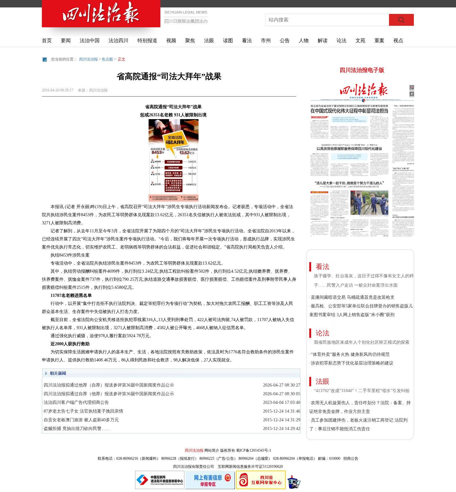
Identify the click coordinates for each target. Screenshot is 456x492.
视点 (398, 40)
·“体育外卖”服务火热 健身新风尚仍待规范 (349, 354)
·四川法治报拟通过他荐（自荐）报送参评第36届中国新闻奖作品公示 (108, 385)
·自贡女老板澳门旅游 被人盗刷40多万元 (80, 420)
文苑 (360, 40)
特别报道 (147, 40)
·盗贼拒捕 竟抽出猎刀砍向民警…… (76, 428)
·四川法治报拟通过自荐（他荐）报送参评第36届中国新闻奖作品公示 (108, 393)
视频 (171, 40)
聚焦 (190, 40)
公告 (285, 40)
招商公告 (350, 458)
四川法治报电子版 (362, 70)
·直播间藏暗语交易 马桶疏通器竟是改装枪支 (352, 297)
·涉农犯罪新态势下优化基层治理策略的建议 (351, 363)
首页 (47, 40)
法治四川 (118, 40)
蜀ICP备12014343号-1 (253, 450)
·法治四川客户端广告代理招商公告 (75, 402)
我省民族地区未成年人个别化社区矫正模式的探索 (361, 342)
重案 (379, 40)
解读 (323, 40)
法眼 (209, 40)
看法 (247, 40)
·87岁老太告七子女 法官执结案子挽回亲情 (82, 411)
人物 (304, 40)
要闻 (66, 40)
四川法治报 (88, 59)
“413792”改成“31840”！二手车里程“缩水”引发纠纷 (362, 390)
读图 (228, 40)
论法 (341, 40)
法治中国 (90, 40)
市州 (266, 40)
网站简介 (211, 450)
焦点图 (107, 59)
